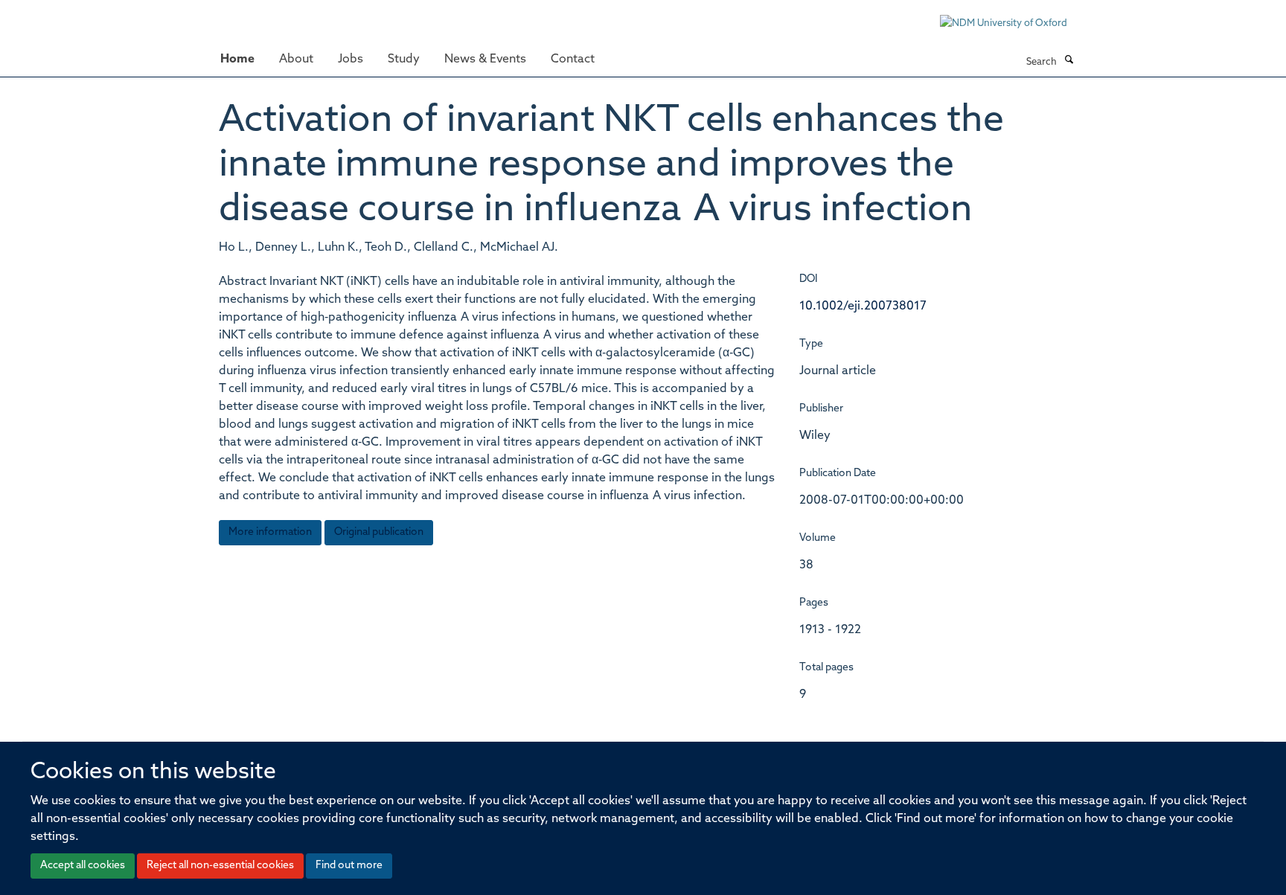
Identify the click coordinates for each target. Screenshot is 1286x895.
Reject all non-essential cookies (220, 865)
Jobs (350, 59)
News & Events (485, 59)
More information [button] (270, 532)
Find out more (349, 865)
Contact (573, 59)
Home (237, 59)
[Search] (1069, 61)
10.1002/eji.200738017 (863, 306)
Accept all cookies (82, 865)
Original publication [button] (378, 532)
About (296, 59)
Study (404, 59)
